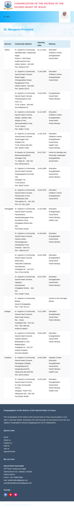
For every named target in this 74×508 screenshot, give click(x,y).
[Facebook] (5, 495)
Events (12, 451)
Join (5, 449)
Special (7, 451)
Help (6, 446)
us (10, 440)
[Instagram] (15, 495)
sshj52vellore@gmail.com (18, 480)
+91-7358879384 (16, 477)
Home (6, 437)
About (6, 440)
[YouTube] (10, 495)
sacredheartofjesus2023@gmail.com (18, 483)
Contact (7, 443)
